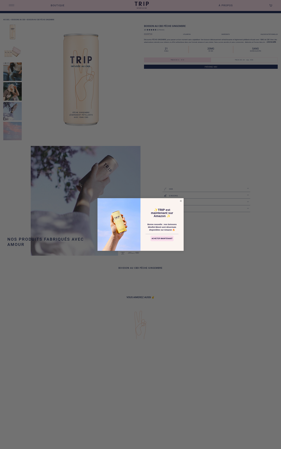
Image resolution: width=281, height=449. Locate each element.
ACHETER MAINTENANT (162, 238)
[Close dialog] (181, 201)
